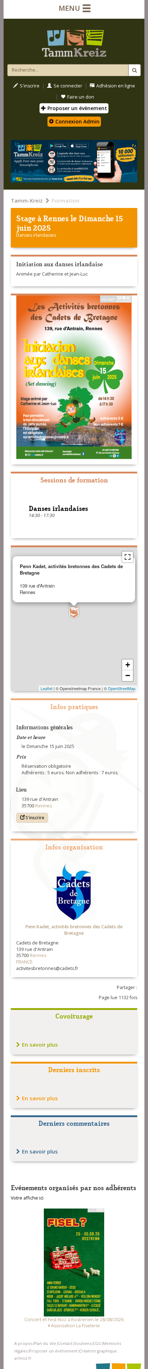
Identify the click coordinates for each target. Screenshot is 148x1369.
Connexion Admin (77, 121)
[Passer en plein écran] (127, 557)
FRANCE (24, 962)
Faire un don (80, 97)
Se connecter (68, 86)
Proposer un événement (53, 1351)
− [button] (127, 675)
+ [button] (127, 664)
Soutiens (82, 1343)
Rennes (56, 217)
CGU (97, 1343)
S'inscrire (30, 86)
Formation (65, 200)
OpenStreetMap (121, 688)
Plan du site (45, 1343)
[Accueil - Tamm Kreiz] (74, 40)
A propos (23, 1343)
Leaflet (46, 688)
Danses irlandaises (36, 235)
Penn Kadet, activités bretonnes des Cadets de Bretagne (74, 930)
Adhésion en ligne (115, 86)
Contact (65, 1343)
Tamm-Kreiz (27, 200)
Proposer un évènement (76, 108)
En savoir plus (40, 1044)
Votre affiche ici (27, 1198)
